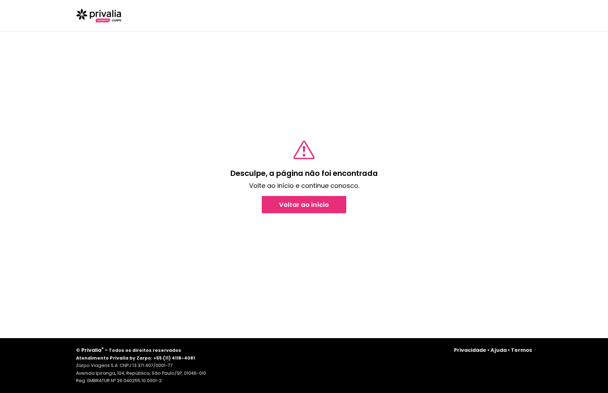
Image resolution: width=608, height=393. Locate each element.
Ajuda (498, 350)
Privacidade (470, 350)
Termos (521, 350)
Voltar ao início (304, 204)
